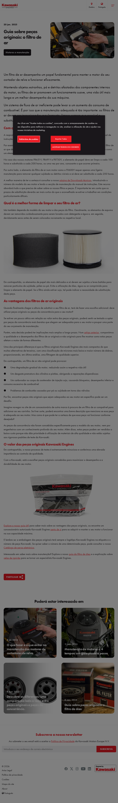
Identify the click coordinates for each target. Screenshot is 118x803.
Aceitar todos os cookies (65, 147)
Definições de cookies (28, 139)
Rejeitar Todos (61, 139)
